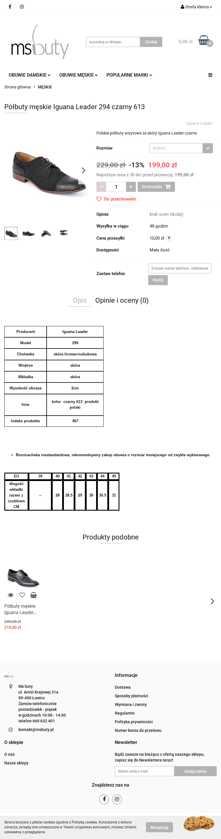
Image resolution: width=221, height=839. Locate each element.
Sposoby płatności (131, 696)
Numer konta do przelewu (138, 730)
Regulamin (125, 713)
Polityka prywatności (134, 721)
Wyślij (158, 280)
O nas (9, 754)
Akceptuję (159, 827)
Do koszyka (152, 186)
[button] (126, 675)
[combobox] (181, 148)
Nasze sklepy (16, 763)
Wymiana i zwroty (131, 704)
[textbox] (176, 148)
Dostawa (123, 687)
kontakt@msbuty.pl (36, 729)
